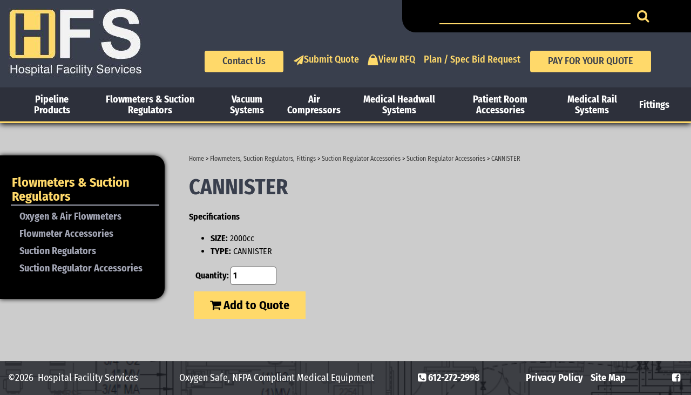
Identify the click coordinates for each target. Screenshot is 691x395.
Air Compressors (314, 104)
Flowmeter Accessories (66, 234)
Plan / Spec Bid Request (472, 59)
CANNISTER (505, 158)
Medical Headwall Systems (399, 104)
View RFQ (396, 59)
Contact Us (244, 61)
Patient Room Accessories (500, 104)
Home (196, 158)
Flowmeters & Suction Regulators (150, 104)
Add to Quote (255, 305)
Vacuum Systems (247, 104)
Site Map (608, 378)
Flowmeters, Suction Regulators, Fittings (263, 158)
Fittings (654, 105)
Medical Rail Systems (592, 104)
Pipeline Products (52, 104)
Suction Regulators (57, 251)
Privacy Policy (554, 378)
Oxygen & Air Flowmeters (70, 216)
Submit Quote (331, 59)
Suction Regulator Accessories (361, 158)
